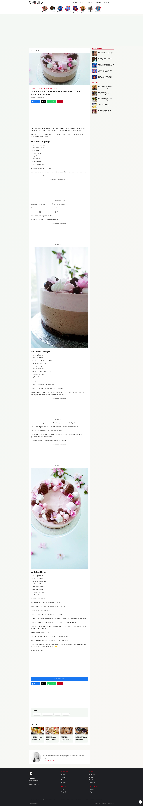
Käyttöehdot (104, 803)
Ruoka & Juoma (47, 88)
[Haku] (112, 2)
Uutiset (82, 2)
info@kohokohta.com (34, 780)
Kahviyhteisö (92, 774)
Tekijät (62, 789)
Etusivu (74, 2)
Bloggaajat (63, 792)
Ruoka (98, 2)
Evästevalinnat (97, 803)
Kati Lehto (46, 753)
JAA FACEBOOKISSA (59, 679)
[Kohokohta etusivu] (36, 2)
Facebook (91, 789)
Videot (90, 2)
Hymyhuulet (92, 782)
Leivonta (43, 50)
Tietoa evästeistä (111, 803)
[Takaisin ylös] (140, 802)
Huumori (106, 2)
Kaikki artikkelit (47, 760)
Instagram (54, 760)
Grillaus (91, 777)
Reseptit (91, 780)
